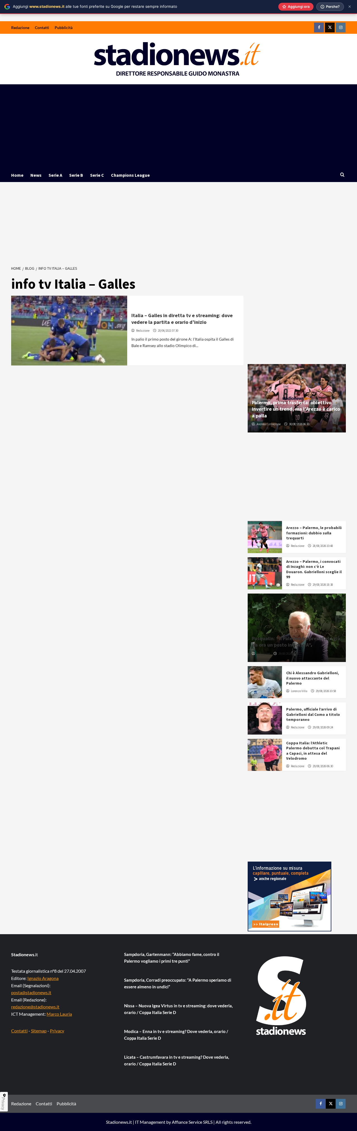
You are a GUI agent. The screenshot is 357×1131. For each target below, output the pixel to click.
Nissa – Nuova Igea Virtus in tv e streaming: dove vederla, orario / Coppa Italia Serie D (178, 1009)
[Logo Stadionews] (281, 995)
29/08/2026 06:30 (323, 766)
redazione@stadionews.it (35, 1006)
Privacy (57, 1030)
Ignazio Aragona (43, 978)
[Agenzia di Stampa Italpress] (289, 895)
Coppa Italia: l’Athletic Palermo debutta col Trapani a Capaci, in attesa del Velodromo (313, 750)
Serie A (55, 175)
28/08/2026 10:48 (323, 546)
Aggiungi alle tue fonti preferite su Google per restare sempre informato (95, 6)
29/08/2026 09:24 (323, 727)
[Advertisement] (178, 126)
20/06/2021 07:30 (168, 331)
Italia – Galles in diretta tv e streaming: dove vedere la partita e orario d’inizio (182, 318)
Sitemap (39, 1030)
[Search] (342, 175)
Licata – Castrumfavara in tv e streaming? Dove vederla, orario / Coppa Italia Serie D (176, 1060)
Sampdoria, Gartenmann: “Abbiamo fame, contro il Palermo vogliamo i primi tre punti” (171, 957)
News (36, 175)
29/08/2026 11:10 (288, 654)
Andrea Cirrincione (269, 424)
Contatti (42, 27)
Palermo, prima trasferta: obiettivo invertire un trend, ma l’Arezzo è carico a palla (296, 409)
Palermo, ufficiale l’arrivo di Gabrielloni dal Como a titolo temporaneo (313, 714)
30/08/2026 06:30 (299, 424)
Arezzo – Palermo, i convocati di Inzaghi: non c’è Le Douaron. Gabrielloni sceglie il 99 (314, 569)
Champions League (130, 175)
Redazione (20, 27)
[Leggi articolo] (69, 330)
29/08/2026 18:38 (323, 585)
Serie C (97, 175)
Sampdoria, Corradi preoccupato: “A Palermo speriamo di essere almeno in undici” (177, 983)
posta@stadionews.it (31, 992)
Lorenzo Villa (299, 691)
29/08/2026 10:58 (326, 691)
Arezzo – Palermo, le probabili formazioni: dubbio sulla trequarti (314, 532)
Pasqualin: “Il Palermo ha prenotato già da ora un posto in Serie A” (296, 641)
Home (17, 175)
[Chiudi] (350, 6)
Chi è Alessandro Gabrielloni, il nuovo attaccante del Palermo (312, 677)
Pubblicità (64, 27)
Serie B (76, 175)
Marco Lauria (59, 1014)
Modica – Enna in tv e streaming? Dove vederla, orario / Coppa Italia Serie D (176, 1035)
